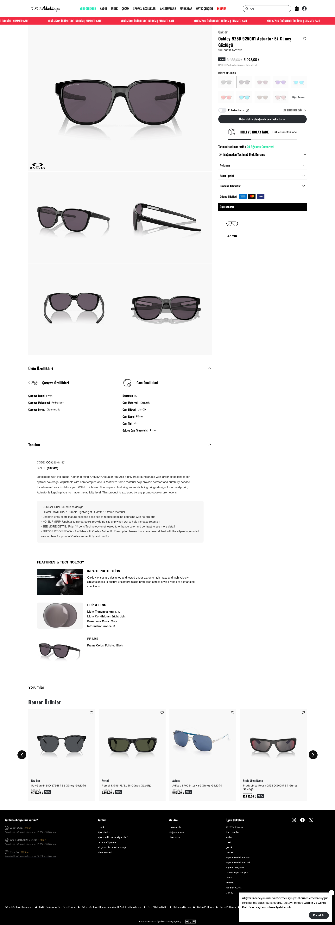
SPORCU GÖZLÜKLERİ (144, 8)
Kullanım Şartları (184, 907)
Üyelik (101, 827)
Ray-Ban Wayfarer (235, 867)
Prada (229, 877)
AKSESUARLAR (168, 8)
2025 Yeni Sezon (234, 827)
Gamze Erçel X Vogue (237, 872)
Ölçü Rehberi (227, 207)
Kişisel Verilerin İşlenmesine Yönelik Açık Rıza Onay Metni (114, 907)
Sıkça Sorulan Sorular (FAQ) (112, 847)
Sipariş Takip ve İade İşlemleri (113, 837)
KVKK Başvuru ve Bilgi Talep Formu (59, 907)
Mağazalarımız (176, 832)
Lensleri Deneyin (292, 110)
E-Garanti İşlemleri (107, 842)
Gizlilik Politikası (207, 907)
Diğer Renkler (298, 97)
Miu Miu (230, 882)
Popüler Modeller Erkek (238, 862)
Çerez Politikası (230, 907)
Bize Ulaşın (174, 837)
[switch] (222, 110)
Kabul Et (319, 915)
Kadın (229, 837)
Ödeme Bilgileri (228, 196)
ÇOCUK (125, 8)
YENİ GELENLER (88, 8)
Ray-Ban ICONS (234, 887)
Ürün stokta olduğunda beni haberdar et (262, 119)
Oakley (223, 31)
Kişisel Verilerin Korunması (21, 907)
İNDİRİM (221, 8)
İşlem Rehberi (105, 852)
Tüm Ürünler (232, 832)
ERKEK (114, 8)
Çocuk (229, 847)
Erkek (229, 842)
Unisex (229, 852)
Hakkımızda (175, 827)
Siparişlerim (104, 832)
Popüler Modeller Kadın (238, 857)
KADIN (103, 8)
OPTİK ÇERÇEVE (204, 8)
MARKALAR (186, 8)
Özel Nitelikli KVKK (160, 907)
